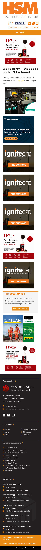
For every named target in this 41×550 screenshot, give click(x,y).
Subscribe (13, 28)
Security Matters (10, 460)
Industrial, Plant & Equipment (15, 450)
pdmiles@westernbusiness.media (18, 511)
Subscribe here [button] (19, 309)
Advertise (24, 28)
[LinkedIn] (29, 23)
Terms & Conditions (10, 544)
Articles (7, 429)
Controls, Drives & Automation (15, 453)
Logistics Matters (11, 448)
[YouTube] (37, 23)
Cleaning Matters (11, 455)
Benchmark (9, 471)
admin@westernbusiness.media (17, 409)
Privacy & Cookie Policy (27, 544)
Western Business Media (13, 537)
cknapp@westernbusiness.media (17, 500)
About (7, 435)
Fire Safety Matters (11, 458)
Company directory (30, 429)
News (7, 432)
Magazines (27, 432)
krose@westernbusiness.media (17, 490)
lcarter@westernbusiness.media (17, 521)
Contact (34, 28)
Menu (22, 32)
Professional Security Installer (15, 468)
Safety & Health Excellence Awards (17, 465)
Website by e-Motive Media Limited (27, 548)
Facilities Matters (11, 463)
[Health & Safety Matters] (20, 10)
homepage (19, 81)
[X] (33, 23)
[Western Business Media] (18, 391)
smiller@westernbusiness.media (17, 532)
